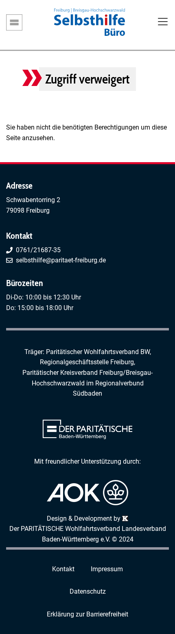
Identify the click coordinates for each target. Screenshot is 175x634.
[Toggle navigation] (163, 22)
